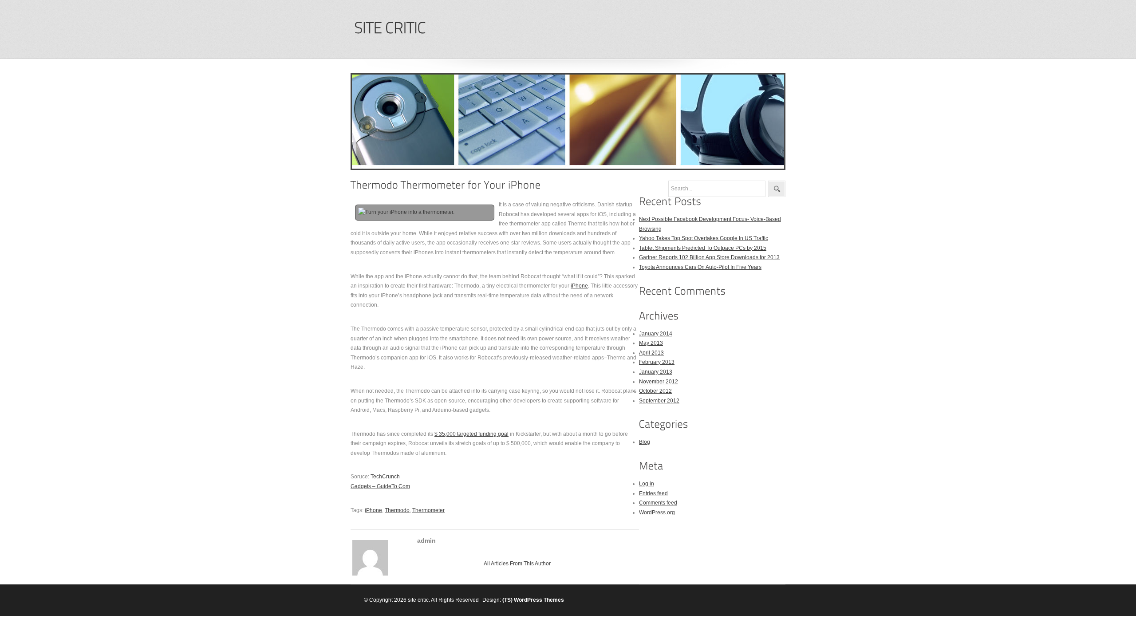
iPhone (579, 286)
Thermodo (397, 510)
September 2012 (659, 401)
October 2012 (655, 391)
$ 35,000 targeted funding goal (471, 434)
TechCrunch (385, 476)
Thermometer (428, 510)
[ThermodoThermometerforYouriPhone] (446, 185)
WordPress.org (657, 512)
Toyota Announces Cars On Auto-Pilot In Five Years (700, 267)
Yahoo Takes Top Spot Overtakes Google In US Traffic (703, 238)
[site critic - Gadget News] (390, 28)
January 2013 (655, 372)
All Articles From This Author (517, 563)
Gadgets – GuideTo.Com (380, 486)
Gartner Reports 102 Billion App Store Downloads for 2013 (709, 257)
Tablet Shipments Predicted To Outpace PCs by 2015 (702, 248)
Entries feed (653, 493)
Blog (644, 442)
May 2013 (651, 343)
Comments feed (658, 503)
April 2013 (651, 353)
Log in (646, 484)
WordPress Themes (539, 600)
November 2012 (658, 382)
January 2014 (655, 334)
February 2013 (656, 362)
